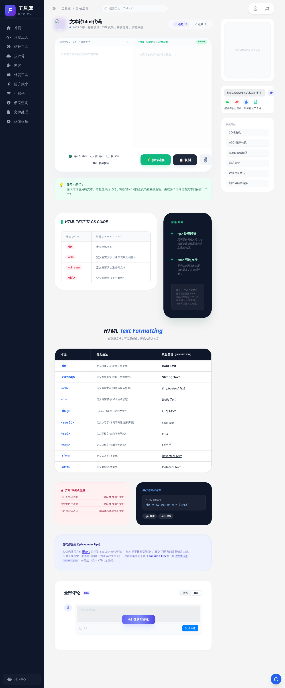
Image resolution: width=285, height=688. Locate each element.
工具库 (66, 8)
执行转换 (156, 160)
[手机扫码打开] (255, 102)
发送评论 (190, 628)
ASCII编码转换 (238, 142)
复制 (185, 160)
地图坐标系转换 (238, 183)
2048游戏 (235, 132)
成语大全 (234, 163)
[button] (255, 8)
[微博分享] (237, 102)
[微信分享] (227, 102)
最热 (185, 593)
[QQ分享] (246, 102)
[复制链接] (271, 93)
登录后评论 (141, 619)
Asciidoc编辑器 (238, 152)
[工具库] (25, 8)
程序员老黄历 (237, 173)
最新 (196, 593)
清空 (205, 160)
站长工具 (82, 8)
